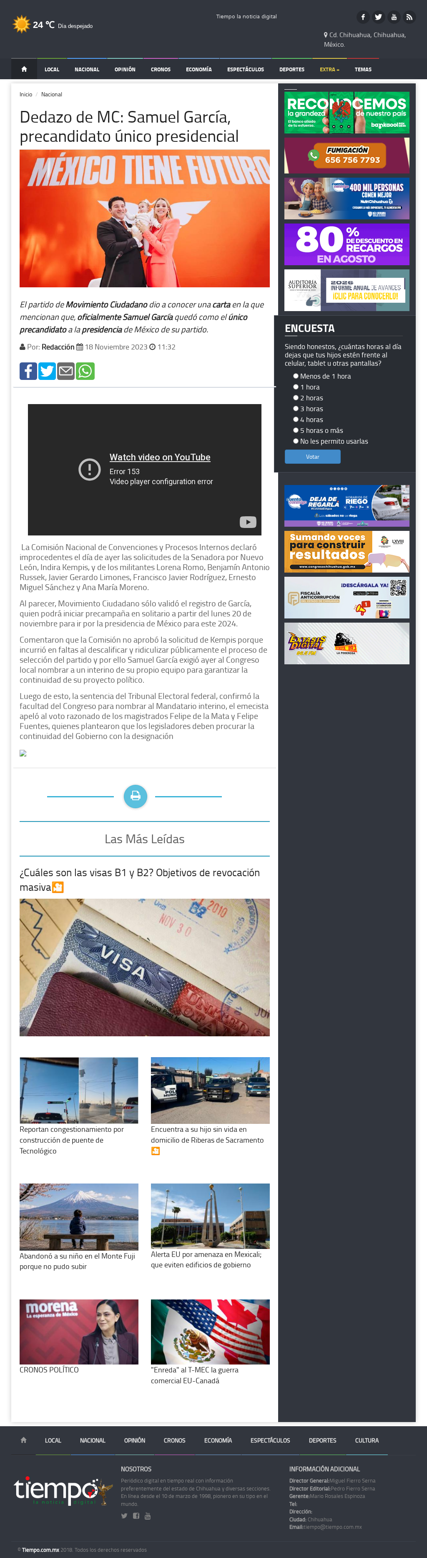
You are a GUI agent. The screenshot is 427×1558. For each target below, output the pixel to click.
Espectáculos (245, 69)
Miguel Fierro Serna (332, 1480)
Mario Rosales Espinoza (327, 1496)
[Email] (66, 370)
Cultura (367, 1440)
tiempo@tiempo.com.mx (325, 1526)
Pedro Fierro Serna (332, 1488)
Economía (199, 69)
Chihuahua (310, 1519)
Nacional (87, 69)
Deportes (291, 69)
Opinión (125, 69)
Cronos (161, 69)
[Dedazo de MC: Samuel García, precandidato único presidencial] (28, 370)
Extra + (329, 69)
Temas (363, 69)
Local (52, 69)
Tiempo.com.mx (41, 1549)
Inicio (26, 94)
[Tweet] (47, 370)
